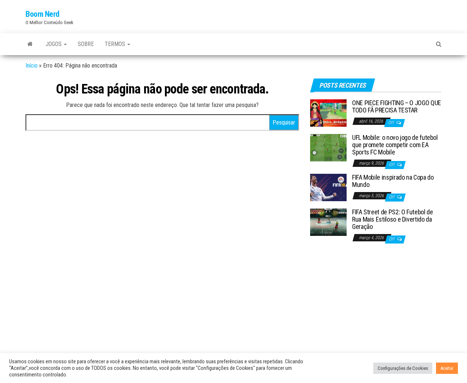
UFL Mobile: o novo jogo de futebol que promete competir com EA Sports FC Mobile (395, 145)
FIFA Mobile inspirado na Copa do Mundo (392, 180)
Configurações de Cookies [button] (403, 368)
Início (32, 65)
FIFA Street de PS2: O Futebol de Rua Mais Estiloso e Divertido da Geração (392, 219)
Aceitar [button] (447, 368)
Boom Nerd (42, 14)
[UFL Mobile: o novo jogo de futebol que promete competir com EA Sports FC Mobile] (328, 147)
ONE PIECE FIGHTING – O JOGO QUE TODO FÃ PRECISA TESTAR (396, 106)
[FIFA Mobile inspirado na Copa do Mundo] (328, 187)
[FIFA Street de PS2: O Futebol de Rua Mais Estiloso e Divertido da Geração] (328, 221)
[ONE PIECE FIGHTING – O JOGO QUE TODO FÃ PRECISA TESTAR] (328, 112)
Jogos (54, 44)
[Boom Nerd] (30, 44)
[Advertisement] (375, 303)
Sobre (86, 44)
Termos (116, 44)
